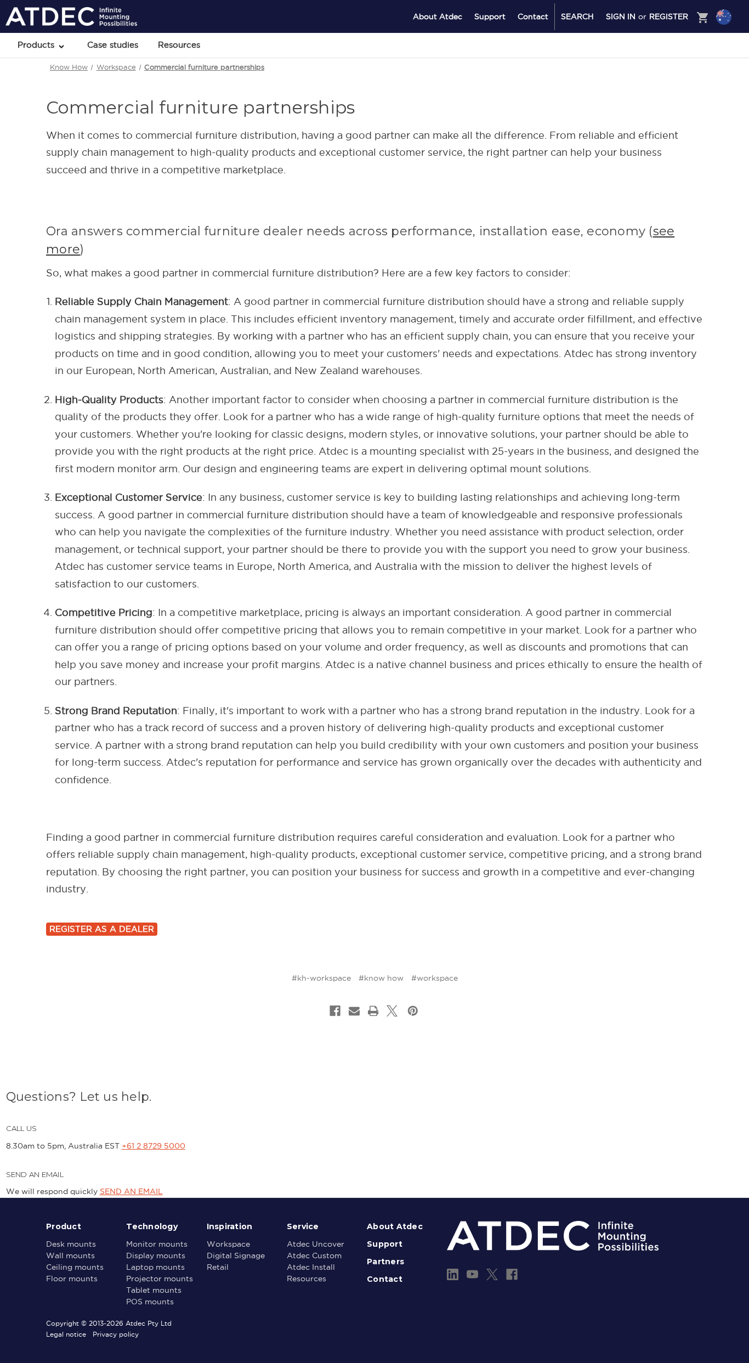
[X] (392, 1011)
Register (668, 16)
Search (577, 16)
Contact (533, 16)
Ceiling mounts (75, 1267)
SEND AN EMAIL (131, 1191)
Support (490, 16)
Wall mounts (70, 1255)
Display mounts (155, 1255)
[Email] (354, 1011)
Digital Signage (236, 1255)
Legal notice (66, 1334)
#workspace (434, 978)
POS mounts (150, 1301)
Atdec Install (311, 1267)
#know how (381, 978)
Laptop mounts (155, 1267)
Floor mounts (72, 1278)
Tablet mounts (153, 1290)
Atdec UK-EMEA (671, 75)
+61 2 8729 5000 (153, 1145)
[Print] (373, 1011)
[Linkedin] (452, 1274)
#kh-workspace (321, 978)
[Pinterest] (412, 1011)
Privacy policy (116, 1334)
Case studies (112, 44)
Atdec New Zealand (676, 46)
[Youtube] (472, 1274)
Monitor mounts (157, 1244)
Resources (179, 44)
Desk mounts (71, 1244)
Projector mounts (159, 1278)
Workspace (228, 1244)
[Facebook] (335, 1011)
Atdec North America (678, 61)
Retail (218, 1267)
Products (37, 44)
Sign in (620, 16)
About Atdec (437, 16)
